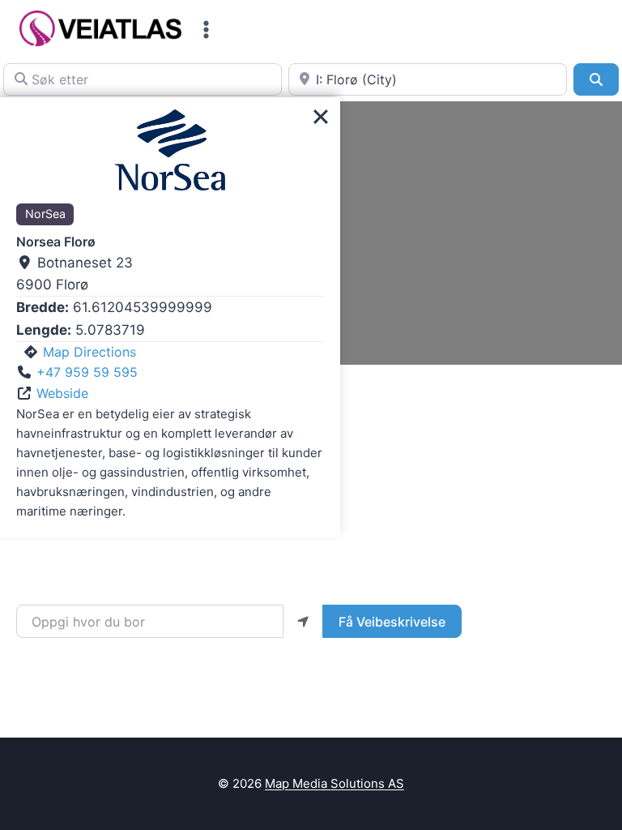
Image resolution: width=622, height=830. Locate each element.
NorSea (45, 213)
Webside (62, 393)
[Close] (320, 116)
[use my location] (303, 621)
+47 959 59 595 (87, 372)
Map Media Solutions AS (334, 783)
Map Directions (89, 352)
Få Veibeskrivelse (392, 622)
